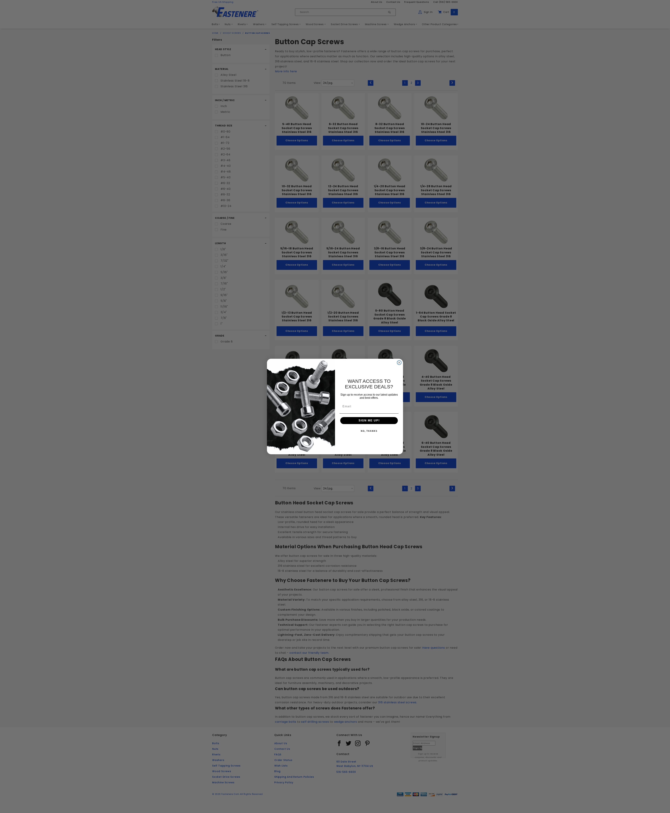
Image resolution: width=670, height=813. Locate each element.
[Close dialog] (399, 362)
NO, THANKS (369, 431)
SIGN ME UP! (369, 420)
